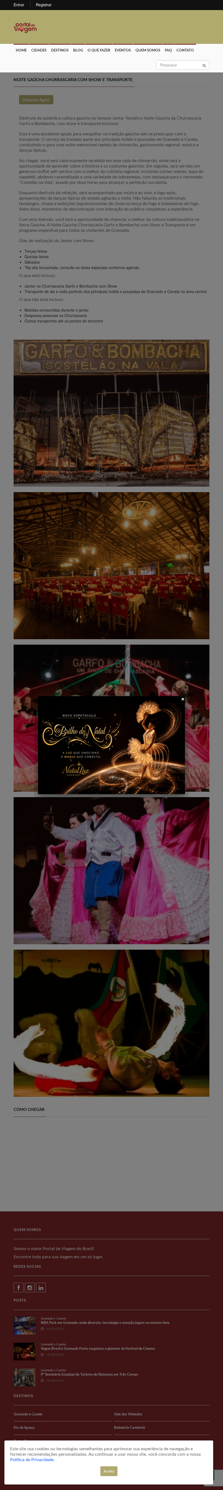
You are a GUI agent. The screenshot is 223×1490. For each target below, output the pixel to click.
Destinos (60, 50)
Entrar (19, 4)
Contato (185, 50)
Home (21, 50)
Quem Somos (147, 50)
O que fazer (99, 50)
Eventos (123, 50)
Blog (78, 50)
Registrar (44, 4)
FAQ (168, 50)
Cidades (39, 50)
